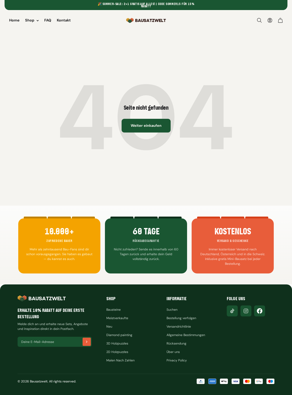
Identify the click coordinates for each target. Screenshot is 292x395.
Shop (29, 20)
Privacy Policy (177, 360)
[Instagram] (245, 310)
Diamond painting (119, 335)
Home (14, 20)
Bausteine (113, 310)
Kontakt (64, 20)
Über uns (173, 352)
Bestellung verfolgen (181, 318)
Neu (109, 326)
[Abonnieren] (87, 342)
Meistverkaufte (117, 318)
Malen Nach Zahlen (120, 360)
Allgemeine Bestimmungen (186, 335)
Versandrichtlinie (179, 326)
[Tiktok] (232, 310)
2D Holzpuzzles (117, 352)
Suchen (172, 310)
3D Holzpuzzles (117, 343)
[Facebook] (259, 310)
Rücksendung (176, 343)
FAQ (47, 20)
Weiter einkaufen (146, 125)
